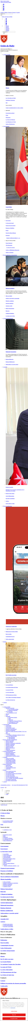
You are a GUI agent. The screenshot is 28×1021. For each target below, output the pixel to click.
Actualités (5, 367)
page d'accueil (4, 804)
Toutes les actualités (10, 758)
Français (10, 12)
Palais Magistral (9, 243)
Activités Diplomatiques (8, 318)
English (2, 12)
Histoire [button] (3, 953)
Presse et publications (7, 506)
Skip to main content (5, 1)
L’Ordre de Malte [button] (7, 810)
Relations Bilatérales (9, 359)
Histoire (4, 641)
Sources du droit (9, 711)
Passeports (8, 235)
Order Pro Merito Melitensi (8, 863)
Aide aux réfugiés (9, 295)
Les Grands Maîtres (9, 684)
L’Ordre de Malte (6, 54)
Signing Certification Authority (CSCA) (16, 735)
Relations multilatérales (10, 754)
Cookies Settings (14, 1011)
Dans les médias (9, 634)
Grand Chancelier (6, 856)
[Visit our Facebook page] (3, 4)
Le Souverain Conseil (10, 223)
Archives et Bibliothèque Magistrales (12, 250)
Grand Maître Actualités (11, 760)
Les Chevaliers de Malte (11, 98)
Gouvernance (8, 220)
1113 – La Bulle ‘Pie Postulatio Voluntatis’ (14, 778)
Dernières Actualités (9, 487)
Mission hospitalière (10, 288)
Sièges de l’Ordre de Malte (11, 736)
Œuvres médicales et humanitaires (10, 255)
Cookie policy (4, 986)
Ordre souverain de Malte (6, 2)
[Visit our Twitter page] (3, 5)
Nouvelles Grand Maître (10, 498)
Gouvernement (6, 126)
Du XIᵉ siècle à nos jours (11, 675)
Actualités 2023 (5, 919)
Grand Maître (9, 207)
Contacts (5, 702)
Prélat (7, 115)
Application (8, 768)
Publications (8, 765)
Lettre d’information (6, 948)
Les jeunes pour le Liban (10, 315)
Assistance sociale (9, 305)
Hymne (7, 230)
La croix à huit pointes (10, 692)
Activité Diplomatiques (10, 496)
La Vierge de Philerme (10, 119)
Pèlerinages (8, 117)
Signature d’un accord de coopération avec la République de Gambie (15, 490)
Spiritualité (8, 716)
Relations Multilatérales (10, 361)
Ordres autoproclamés (10, 639)
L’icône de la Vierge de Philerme (15, 721)
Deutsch (14, 12)
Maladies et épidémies (10, 300)
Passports (5, 864)
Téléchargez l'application (11, 626)
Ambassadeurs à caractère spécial (12, 364)
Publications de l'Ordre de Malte (12, 631)
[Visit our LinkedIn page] (3, 9)
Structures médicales (9, 303)
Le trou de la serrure (10, 247)
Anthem (4, 862)
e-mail (7, 794)
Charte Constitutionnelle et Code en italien (14, 107)
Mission (7, 87)
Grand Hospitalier (6, 857)
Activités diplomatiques (10, 761)
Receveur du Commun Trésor (9, 858)
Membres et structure (10, 708)
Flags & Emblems (6, 861)
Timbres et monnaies (9, 252)
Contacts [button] (3, 978)
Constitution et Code (12, 712)
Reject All (14, 1014)
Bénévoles (7, 310)
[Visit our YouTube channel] (3, 6)
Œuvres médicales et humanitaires (10, 876)
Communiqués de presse (10, 636)
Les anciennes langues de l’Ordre (12, 687)
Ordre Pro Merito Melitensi (11, 232)
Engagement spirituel (10, 113)
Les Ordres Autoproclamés (11, 780)
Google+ (7, 793)
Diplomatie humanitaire (11, 351)
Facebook (8, 790)
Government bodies (7, 859)
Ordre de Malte (7, 46)
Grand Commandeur (7, 855)
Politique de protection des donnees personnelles (13, 983)
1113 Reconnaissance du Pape (11, 694)
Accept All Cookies (13, 1018)
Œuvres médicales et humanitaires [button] (12, 874)
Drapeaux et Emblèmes (10, 228)
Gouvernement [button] (6, 843)
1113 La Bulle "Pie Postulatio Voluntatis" (13, 697)
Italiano (6, 12)
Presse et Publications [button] (8, 934)
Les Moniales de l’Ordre (11, 121)
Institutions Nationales (10, 100)
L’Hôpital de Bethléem (10, 313)
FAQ (6, 102)
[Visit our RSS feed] (3, 10)
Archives (7, 501)
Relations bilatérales (10, 753)
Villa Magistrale (9, 245)
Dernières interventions (10, 493)
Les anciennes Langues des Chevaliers (11, 964)
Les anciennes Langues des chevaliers (13, 773)
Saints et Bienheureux (10, 124)
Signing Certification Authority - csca (13, 237)
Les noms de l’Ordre (9, 689)
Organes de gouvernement (10, 225)
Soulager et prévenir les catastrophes (12, 298)
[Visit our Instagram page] (3, 8)
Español (18, 12)
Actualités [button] (4, 916)
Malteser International (10, 308)
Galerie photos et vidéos (10, 503)
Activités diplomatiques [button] (8, 900)
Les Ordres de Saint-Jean (10, 699)
